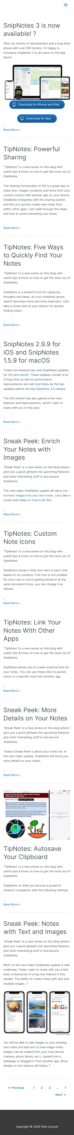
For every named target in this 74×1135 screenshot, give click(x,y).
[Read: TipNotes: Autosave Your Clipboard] (37, 815)
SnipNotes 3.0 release (50, 389)
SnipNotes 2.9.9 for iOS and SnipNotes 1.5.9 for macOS (32, 352)
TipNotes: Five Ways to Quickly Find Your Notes (33, 255)
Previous (16, 1088)
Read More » (11, 129)
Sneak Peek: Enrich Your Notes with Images (31, 449)
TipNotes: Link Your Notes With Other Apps (32, 630)
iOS (10, 375)
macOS (24, 375)
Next (60, 1094)
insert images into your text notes (30, 495)
